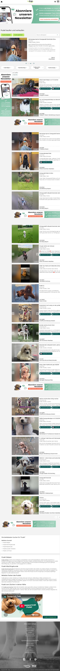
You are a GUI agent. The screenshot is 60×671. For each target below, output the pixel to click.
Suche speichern (18, 35)
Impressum (30, 649)
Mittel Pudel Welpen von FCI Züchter (38, 39)
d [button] (26, 50)
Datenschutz (30, 650)
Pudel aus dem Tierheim (39, 68)
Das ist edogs (30, 643)
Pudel (15, 74)
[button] (29, 63)
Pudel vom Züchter (8, 587)
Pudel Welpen (7, 67)
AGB (30, 647)
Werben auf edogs (30, 652)
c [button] (1, 50)
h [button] (33, 63)
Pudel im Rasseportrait (50, 617)
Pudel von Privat (7, 550)
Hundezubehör (30, 630)
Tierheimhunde (30, 634)
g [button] (26, 63)
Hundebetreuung (30, 628)
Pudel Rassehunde (7, 546)
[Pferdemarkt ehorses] (27, 666)
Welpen (30, 632)
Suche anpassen (6, 35)
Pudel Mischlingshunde (9, 544)
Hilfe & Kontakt (30, 645)
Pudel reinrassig (52, 67)
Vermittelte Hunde (30, 636)
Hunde (30, 627)
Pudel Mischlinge (22, 67)
